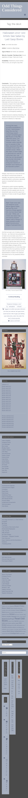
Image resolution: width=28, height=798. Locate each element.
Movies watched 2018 (8, 425)
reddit (20, 629)
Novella (4, 627)
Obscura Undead (6, 585)
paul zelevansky (8, 316)
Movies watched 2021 (7, 419)
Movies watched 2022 (8, 417)
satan (14, 316)
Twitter (6, 712)
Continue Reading (15, 297)
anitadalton (12, 306)
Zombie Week (22, 633)
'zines (3, 606)
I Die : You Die (5, 530)
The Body (4, 525)
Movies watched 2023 (8, 416)
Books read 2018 (6, 395)
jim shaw (6, 311)
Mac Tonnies (5, 468)
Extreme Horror (5, 614)
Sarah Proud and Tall (7, 591)
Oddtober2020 (21, 627)
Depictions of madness (10, 612)
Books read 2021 (6, 390)
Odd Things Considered (12, 8)
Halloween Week (23, 614)
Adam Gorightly (6, 440)
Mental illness (21, 621)
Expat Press (5, 491)
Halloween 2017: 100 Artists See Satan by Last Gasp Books (14, 36)
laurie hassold (7, 313)
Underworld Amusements (9, 502)
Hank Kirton (5, 459)
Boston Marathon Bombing (16, 608)
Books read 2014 (6, 403)
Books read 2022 (6, 388)
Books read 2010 (6, 410)
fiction (12, 614)
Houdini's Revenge (11, 616)
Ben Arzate (5, 446)
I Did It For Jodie (6, 580)
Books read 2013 (6, 405)
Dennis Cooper (6, 455)
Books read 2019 (6, 393)
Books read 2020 (6, 392)
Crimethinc (5, 489)
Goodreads (6, 747)
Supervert (4, 472)
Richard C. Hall (6, 587)
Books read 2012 (6, 407)
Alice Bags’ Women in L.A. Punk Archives (12, 519)
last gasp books (20, 311)
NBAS (3, 623)
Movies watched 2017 (7, 427)
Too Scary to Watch (7, 561)
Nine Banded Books (7, 498)
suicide (3, 633)
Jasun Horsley (5, 463)
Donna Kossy (5, 457)
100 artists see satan (14, 309)
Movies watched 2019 (8, 423)
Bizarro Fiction (19, 606)
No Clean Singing (6, 534)
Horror (4, 616)
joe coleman (12, 311)
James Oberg (5, 582)
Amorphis (4, 521)
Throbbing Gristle (6, 543)
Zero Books (5, 506)
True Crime (7, 633)
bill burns (22, 309)
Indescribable (22, 616)
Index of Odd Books (7, 497)
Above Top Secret (7, 574)
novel (23, 625)
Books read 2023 (6, 386)
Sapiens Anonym (6, 589)
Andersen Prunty (6, 442)
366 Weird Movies (6, 557)
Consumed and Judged (8, 487)
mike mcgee (14, 313)
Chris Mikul (5, 451)
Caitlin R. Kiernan (6, 450)
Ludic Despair (5, 583)
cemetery (3, 610)
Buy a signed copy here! (14, 371)
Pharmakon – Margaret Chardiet (10, 536)
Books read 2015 (6, 401)
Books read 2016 (6, 399)
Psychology (16, 629)
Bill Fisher (4, 523)
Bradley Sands (6, 448)
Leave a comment (15, 321)
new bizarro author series (11, 623)
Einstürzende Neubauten (8, 529)
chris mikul (8, 610)
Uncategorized (14, 633)
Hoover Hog (5, 578)
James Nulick (5, 461)
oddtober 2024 (5, 629)
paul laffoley (21, 313)
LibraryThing (6, 768)
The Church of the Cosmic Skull (10, 527)
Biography (12, 606)
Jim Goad (4, 464)
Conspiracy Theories (15, 610)
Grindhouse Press (6, 495)
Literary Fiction (11, 621)
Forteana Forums (6, 576)
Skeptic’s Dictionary (7, 593)
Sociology (24, 631)
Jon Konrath (5, 466)
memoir (16, 621)
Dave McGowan (6, 453)
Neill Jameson (5, 532)
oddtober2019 (15, 627)
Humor (18, 616)
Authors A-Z (5, 384)
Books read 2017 (6, 397)
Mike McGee (16, 48)
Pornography (11, 629)
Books (20, 306)
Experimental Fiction (19, 612)
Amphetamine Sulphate (8, 485)
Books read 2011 (6, 408)
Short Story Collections (14, 631)
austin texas (7, 606)
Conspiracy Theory (12, 684)
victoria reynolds (15, 318)
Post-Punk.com (6, 538)
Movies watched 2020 (8, 421)
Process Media (6, 500)
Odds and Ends (12, 704)
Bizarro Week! (6, 608)
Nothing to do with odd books (14, 625)
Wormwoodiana (6, 504)
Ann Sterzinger (6, 444)
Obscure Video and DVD (8, 559)
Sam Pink (4, 470)
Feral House (5, 493)
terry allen (19, 316)
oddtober (9, 627)
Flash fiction (17, 614)
